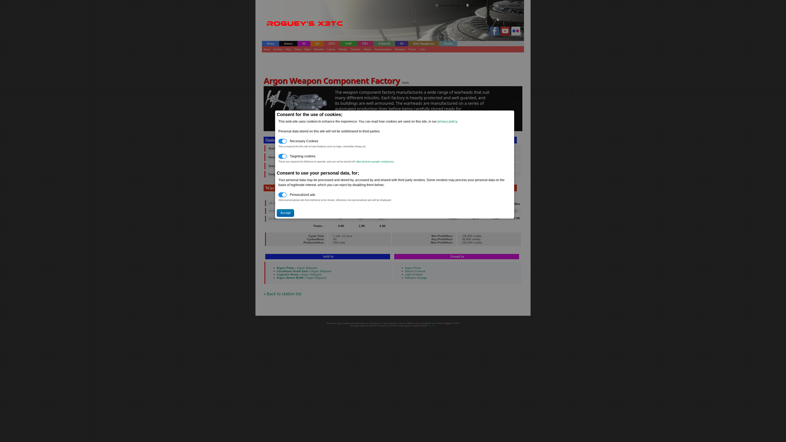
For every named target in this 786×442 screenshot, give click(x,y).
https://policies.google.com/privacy (375, 161)
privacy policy (447, 121)
